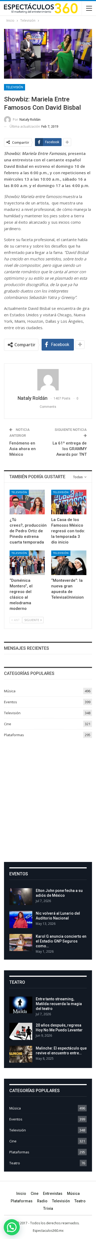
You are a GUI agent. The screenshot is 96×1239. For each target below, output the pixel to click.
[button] (12, 1227)
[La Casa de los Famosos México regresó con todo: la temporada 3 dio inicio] (68, 502)
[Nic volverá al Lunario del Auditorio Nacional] (20, 919)
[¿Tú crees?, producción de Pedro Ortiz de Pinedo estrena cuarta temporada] (27, 502)
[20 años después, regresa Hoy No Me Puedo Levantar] (20, 1031)
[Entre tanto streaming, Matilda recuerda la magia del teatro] (20, 1005)
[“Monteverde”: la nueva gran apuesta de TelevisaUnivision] (68, 562)
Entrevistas (52, 1193)
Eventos (10, 702)
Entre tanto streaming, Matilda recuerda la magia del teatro (59, 1004)
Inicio (21, 1193)
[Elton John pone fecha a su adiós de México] (20, 896)
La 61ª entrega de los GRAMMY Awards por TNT (70, 449)
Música (9, 691)
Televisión (14, 87)
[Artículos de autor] (48, 379)
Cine (7, 723)
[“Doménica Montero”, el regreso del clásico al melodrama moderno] (27, 562)
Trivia (48, 1208)
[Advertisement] (48, 798)
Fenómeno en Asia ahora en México (22, 449)
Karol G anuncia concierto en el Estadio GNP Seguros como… (61, 941)
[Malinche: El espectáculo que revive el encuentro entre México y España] (20, 1054)
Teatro (14, 1163)
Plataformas (14, 734)
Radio (42, 1201)
